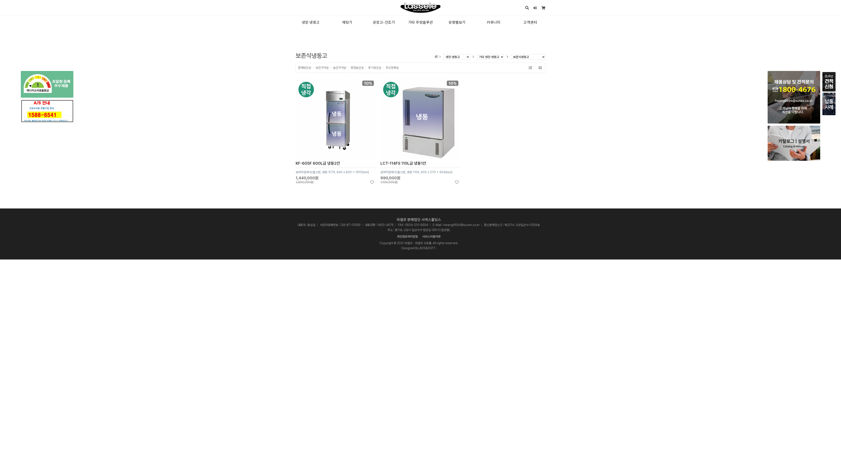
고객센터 (530, 22)
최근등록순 (392, 67)
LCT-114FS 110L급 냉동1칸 (403, 163)
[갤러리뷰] (540, 68)
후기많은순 (374, 67)
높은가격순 (339, 67)
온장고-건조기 (384, 22)
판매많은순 (304, 67)
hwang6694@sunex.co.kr (461, 225)
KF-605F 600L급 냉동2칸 (318, 163)
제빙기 (347, 22)
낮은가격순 (322, 67)
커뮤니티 (493, 22)
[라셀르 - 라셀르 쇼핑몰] (420, 7)
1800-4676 (385, 225)
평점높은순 (357, 67)
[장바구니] (543, 8)
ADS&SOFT (427, 248)
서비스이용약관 (431, 236)
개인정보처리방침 (407, 236)
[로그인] (535, 8)
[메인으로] (436, 56)
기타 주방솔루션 (420, 22)
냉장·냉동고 (311, 22)
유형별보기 (457, 22)
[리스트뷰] (530, 68)
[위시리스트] (372, 182)
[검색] (527, 8)
